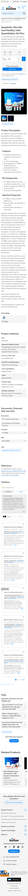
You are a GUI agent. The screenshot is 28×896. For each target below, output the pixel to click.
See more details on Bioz (21, 684)
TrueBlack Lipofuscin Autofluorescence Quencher (13, 819)
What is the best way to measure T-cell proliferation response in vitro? (11, 716)
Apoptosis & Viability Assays (8, 18)
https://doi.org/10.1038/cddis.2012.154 (13, 471)
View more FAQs (6, 732)
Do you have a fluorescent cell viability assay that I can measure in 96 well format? (12, 724)
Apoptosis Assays (20, 18)
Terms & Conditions (14, 888)
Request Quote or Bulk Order (9, 79)
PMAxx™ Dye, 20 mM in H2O (8, 822)
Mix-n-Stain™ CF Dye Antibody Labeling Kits (12, 816)
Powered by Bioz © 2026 (7, 684)
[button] (22, 7)
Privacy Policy (13, 886)
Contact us (21, 74)
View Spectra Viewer (7, 123)
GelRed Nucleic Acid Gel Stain (8, 813)
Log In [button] (25, 1)
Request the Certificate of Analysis (11, 450)
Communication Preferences (14, 883)
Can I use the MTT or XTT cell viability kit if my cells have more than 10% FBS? (12, 707)
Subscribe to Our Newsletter (14, 802)
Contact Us (14, 741)
